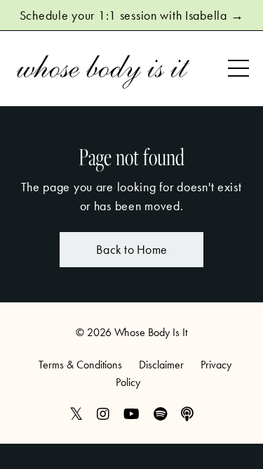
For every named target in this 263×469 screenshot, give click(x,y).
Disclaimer (161, 364)
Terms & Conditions (80, 364)
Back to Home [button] (131, 249)
